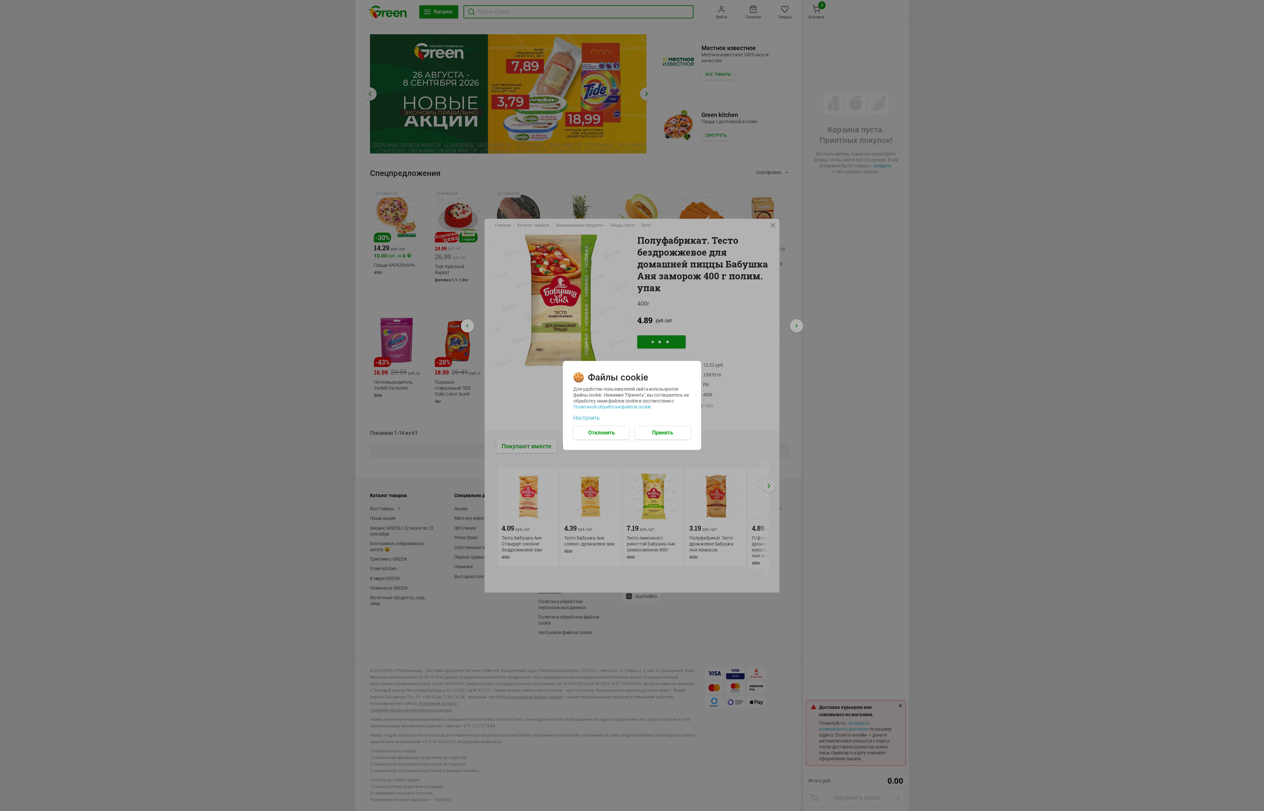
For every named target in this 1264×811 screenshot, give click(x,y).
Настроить (586, 418)
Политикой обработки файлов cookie (612, 406)
